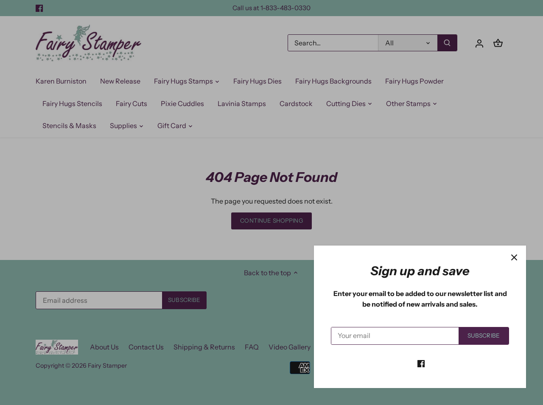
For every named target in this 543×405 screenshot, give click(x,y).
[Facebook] (421, 363)
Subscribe (483, 335)
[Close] (514, 257)
